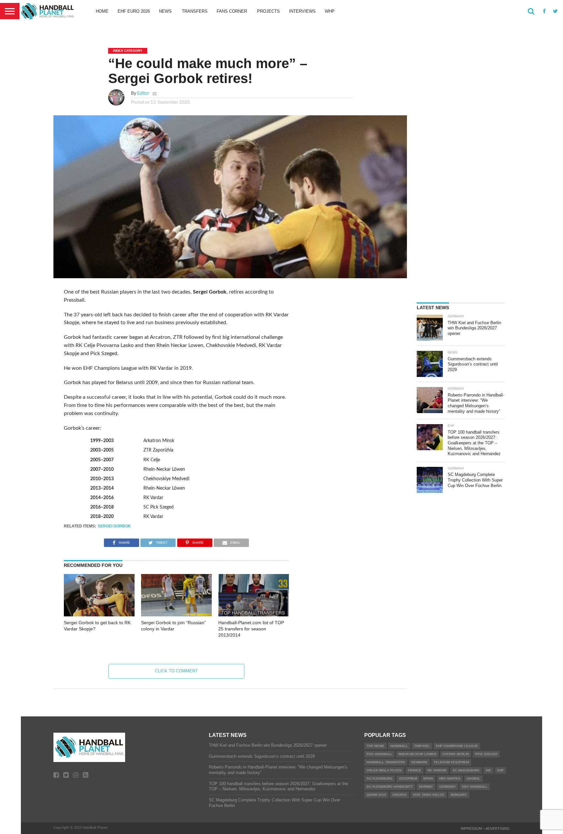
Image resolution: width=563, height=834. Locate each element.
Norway (426, 786)
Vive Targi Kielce (428, 795)
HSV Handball (474, 786)
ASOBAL (473, 778)
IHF (488, 770)
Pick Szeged (486, 754)
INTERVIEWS (302, 11)
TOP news (375, 746)
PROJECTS (268, 11)
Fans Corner (232, 11)
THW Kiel (422, 746)
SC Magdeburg (466, 770)
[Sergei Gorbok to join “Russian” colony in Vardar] (176, 614)
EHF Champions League (457, 746)
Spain (428, 778)
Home (102, 11)
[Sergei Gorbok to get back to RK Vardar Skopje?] (99, 614)
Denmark (419, 762)
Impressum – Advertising (485, 828)
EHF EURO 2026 (134, 11)
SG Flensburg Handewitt (390, 786)
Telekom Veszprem (451, 762)
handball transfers (386, 762)
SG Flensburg (380, 778)
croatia (399, 795)
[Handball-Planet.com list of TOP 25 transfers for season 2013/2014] (253, 614)
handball (399, 746)
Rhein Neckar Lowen (417, 754)
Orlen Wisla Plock (384, 770)
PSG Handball (379, 754)
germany (447, 786)
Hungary (459, 795)
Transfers (195, 11)
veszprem (408, 778)
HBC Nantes (449, 778)
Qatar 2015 (376, 795)
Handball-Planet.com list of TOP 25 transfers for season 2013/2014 (251, 628)
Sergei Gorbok (114, 526)
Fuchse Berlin (455, 754)
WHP (330, 11)
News (165, 11)
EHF (500, 770)
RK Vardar (436, 770)
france (414, 770)
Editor (143, 93)
